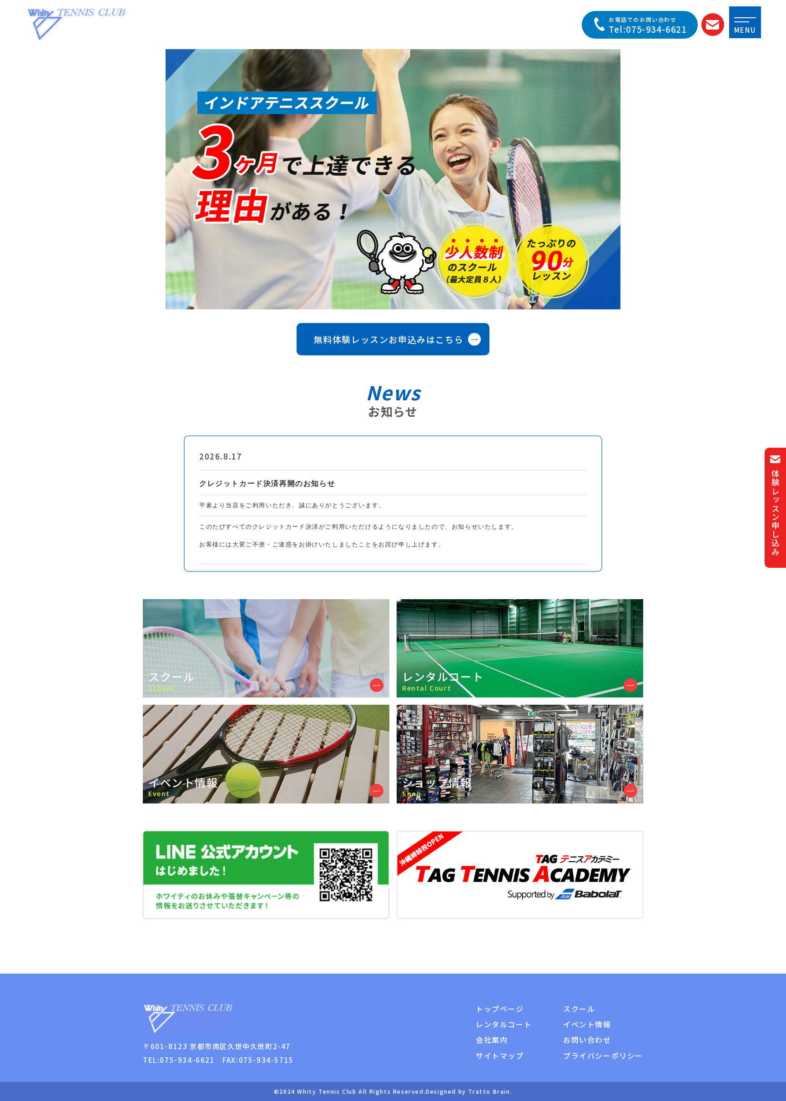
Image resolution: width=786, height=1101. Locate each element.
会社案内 (492, 1039)
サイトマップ (500, 1055)
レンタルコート (504, 1024)
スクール (579, 1008)
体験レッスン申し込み (775, 513)
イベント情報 (587, 1024)
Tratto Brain (489, 1091)
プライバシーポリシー (603, 1055)
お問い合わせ (587, 1039)
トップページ (500, 1008)
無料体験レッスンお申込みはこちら (389, 339)
